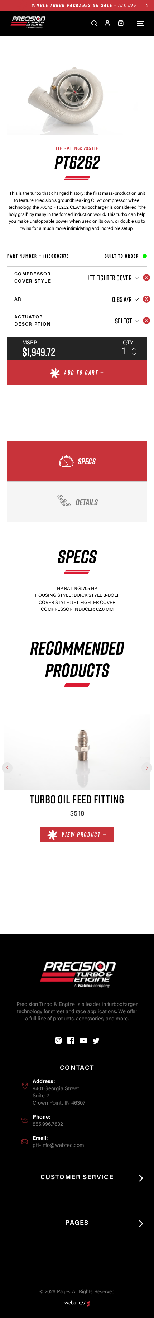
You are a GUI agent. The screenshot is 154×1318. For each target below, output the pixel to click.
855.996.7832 (48, 1124)
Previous (7, 767)
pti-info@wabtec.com (58, 1145)
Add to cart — (84, 373)
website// (75, 1303)
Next (147, 5)
